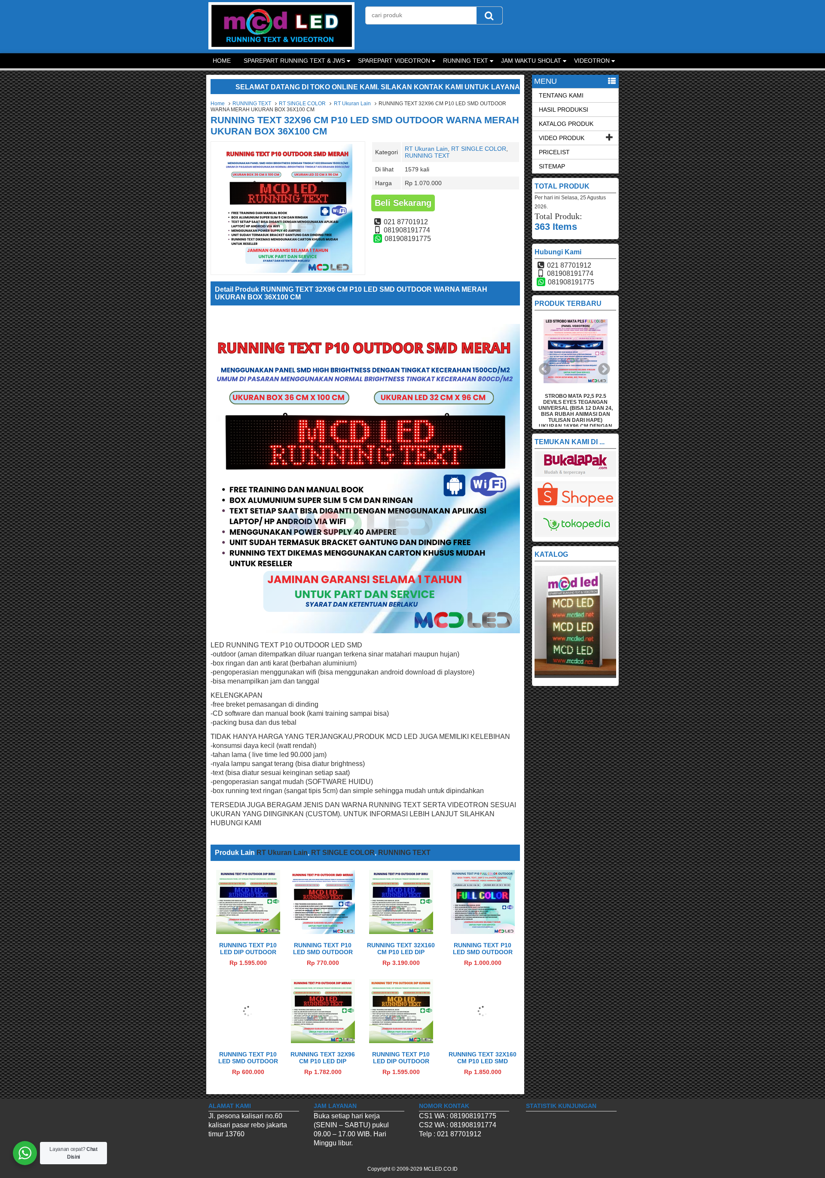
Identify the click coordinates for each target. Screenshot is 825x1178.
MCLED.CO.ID (441, 1169)
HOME (222, 60)
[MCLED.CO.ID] (281, 47)
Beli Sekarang (403, 203)
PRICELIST (554, 152)
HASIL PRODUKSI (563, 109)
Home (218, 104)
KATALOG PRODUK (566, 123)
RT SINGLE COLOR (302, 104)
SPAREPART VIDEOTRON (394, 60)
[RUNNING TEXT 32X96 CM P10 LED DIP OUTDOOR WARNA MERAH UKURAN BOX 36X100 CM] (323, 1040)
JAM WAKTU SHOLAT (531, 60)
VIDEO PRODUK (561, 137)
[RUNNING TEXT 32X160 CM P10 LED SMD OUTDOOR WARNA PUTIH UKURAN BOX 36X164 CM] (483, 1040)
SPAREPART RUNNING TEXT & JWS (294, 60)
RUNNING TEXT (465, 60)
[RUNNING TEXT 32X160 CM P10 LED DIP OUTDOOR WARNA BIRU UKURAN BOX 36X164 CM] (401, 931)
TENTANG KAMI (561, 95)
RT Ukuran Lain (352, 104)
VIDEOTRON (592, 60)
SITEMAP (552, 166)
